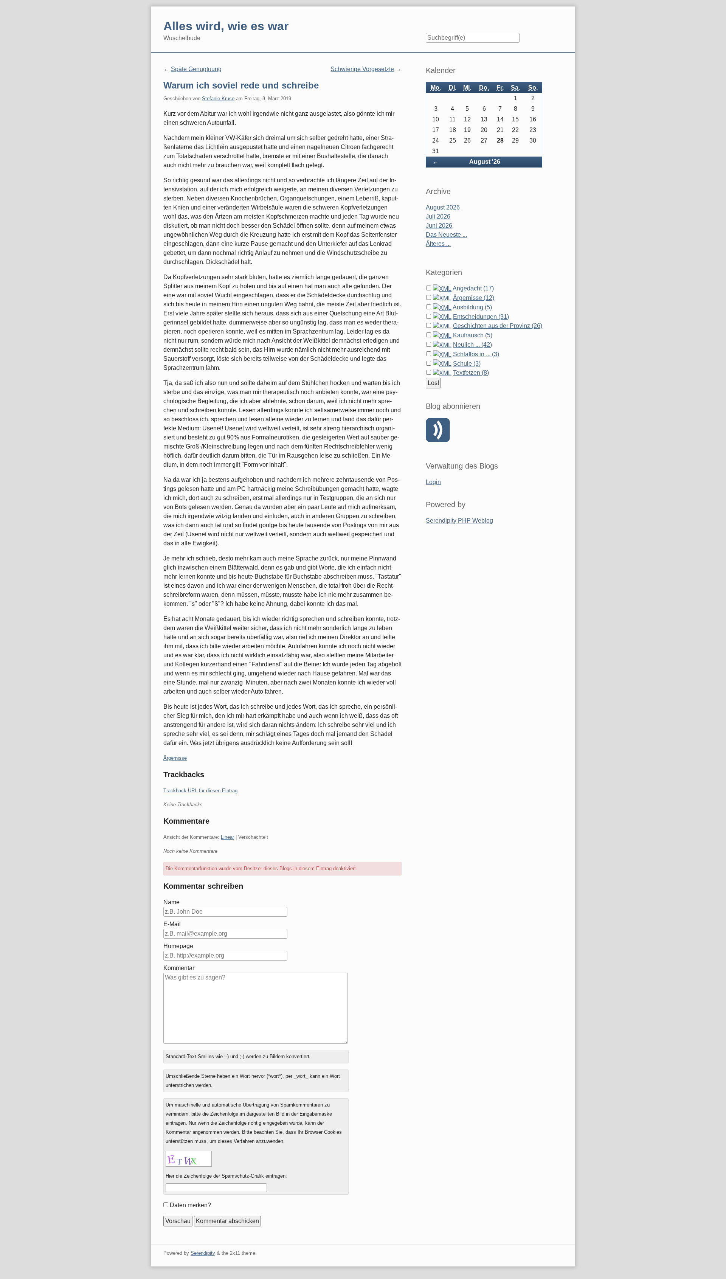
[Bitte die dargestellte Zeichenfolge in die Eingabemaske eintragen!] (189, 1159)
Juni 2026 (439, 225)
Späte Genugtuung (196, 69)
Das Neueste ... (446, 234)
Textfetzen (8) (471, 372)
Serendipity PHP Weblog (459, 520)
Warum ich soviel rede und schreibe (241, 85)
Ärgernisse (175, 758)
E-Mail (172, 924)
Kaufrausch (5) (472, 335)
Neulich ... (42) (472, 344)
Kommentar (178, 968)
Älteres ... (438, 244)
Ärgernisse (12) (473, 298)
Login (433, 482)
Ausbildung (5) (472, 307)
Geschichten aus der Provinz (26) (497, 326)
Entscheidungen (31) (481, 317)
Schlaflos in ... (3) (476, 354)
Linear (227, 837)
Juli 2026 (438, 216)
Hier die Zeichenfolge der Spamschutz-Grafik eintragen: (226, 1176)
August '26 (484, 161)
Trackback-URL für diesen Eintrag (200, 790)
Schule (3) (467, 363)
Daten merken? (190, 1205)
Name (171, 902)
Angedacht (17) (473, 288)
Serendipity (203, 1253)
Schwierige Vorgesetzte (362, 69)
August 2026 (443, 207)
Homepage (178, 946)
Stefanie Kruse (218, 98)
